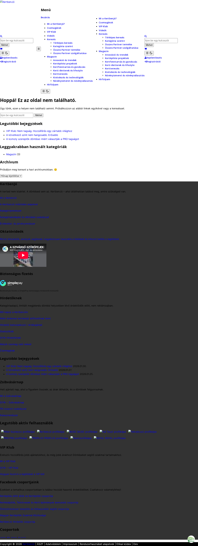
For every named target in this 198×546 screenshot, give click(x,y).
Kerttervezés (60, 73)
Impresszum (70, 544)
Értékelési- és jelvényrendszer (17, 223)
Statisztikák (7, 331)
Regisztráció (9, 61)
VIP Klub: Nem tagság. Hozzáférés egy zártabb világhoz (39, 130)
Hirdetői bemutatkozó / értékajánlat (21, 324)
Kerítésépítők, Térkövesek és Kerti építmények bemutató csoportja (39, 502)
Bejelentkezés (9, 57)
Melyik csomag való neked (15, 344)
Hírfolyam (52, 84)
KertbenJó (29, 544)
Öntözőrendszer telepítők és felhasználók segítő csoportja (34, 508)
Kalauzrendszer (9, 415)
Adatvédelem (53, 544)
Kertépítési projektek (65, 63)
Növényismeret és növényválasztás (73, 80)
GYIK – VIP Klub (9, 467)
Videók (51, 35)
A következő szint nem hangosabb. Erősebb (32, 134)
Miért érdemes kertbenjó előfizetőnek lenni (25, 318)
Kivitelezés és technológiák (68, 77)
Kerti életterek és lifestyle (68, 70)
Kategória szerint (63, 46)
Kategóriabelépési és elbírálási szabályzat (24, 217)
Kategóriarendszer (11, 210)
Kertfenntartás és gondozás (69, 66)
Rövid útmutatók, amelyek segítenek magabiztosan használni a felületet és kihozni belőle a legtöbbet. (60, 239)
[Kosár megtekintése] (1, 48)
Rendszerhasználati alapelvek (97, 544)
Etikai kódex (123, 544)
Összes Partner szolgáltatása (69, 53)
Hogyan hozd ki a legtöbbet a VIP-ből (22, 474)
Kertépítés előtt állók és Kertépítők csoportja (26, 496)
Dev (135, 544)
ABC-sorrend (22, 537)
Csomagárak (54, 27)
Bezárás (45, 17)
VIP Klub (51, 31)
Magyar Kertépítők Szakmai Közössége (23, 515)
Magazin (52, 56)
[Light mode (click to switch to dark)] (4, 53)
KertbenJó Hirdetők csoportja (17, 521)
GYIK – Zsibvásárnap (12, 402)
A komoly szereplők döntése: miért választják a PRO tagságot (42, 139)
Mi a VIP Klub (7, 461)
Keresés (51, 39)
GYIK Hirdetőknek (10, 337)
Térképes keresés (62, 42)
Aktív (8, 537)
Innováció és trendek (65, 60)
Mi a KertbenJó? (56, 23)
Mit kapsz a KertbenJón (14, 312)
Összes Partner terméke (66, 49)
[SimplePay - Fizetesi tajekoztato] (16, 283)
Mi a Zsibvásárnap (10, 395)
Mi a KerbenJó (8, 197)
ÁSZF (40, 544)
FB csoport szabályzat (13, 408)
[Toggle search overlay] (1, 36)
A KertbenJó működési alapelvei (19, 204)
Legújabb (3, 537)
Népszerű (14, 537)
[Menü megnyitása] (39, 49)
